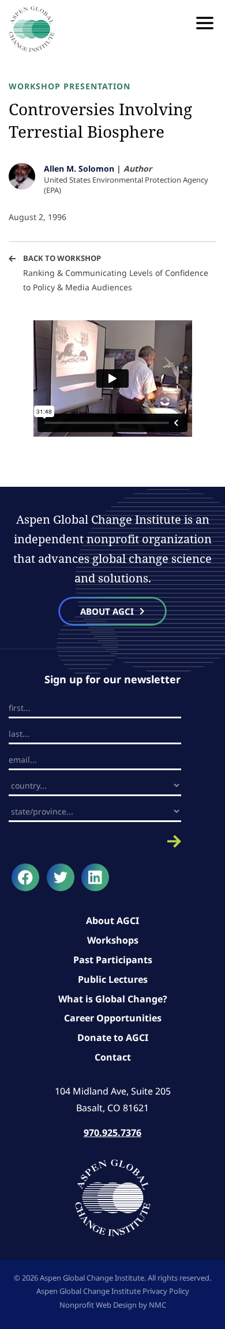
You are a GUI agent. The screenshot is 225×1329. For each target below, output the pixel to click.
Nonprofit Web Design (98, 1305)
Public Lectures (113, 979)
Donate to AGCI (112, 1037)
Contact (113, 1057)
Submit (95, 841)
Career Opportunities (113, 1018)
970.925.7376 (112, 1132)
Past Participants (112, 959)
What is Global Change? (112, 999)
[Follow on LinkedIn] (95, 877)
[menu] (204, 23)
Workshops (112, 940)
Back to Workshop (62, 258)
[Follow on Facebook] (25, 877)
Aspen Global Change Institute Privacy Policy (112, 1291)
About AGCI (112, 920)
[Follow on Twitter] (60, 877)
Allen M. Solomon (79, 168)
